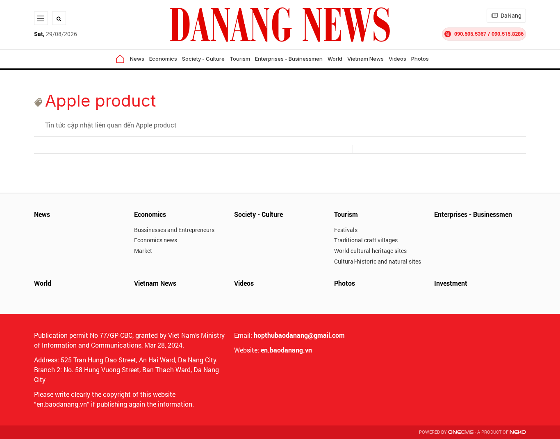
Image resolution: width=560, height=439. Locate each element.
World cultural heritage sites (370, 251)
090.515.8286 (508, 33)
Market (143, 251)
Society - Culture (203, 58)
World (335, 58)
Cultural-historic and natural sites (377, 261)
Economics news (155, 240)
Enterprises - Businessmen (289, 58)
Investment (450, 283)
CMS (460, 432)
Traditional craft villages (366, 240)
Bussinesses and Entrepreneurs (174, 230)
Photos (420, 58)
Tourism (240, 58)
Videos (397, 58)
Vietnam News (365, 58)
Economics (163, 58)
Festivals (345, 230)
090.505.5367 (470, 33)
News (137, 58)
